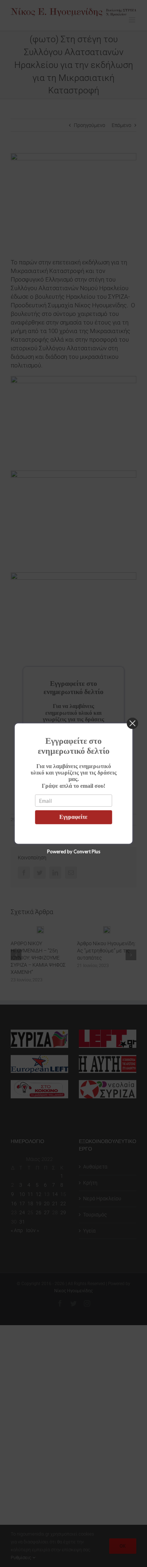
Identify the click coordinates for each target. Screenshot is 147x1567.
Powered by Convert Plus (73, 851)
